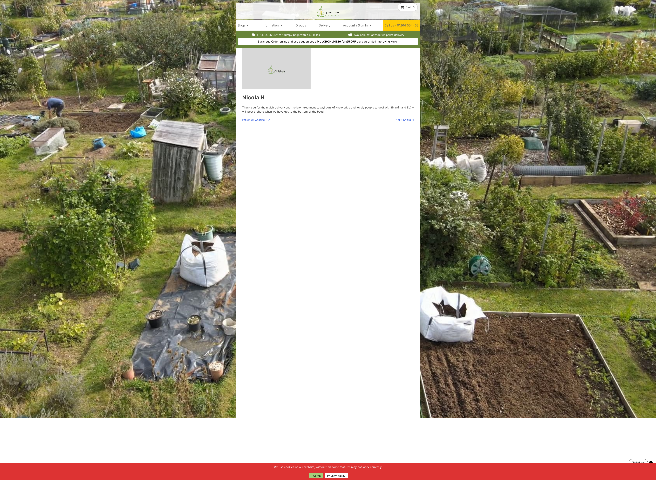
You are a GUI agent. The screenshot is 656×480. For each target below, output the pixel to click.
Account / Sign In (355, 25)
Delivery (324, 25)
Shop (241, 25)
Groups (301, 25)
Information (270, 25)
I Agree (316, 475)
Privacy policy (336, 475)
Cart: (410, 7)
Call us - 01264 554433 (402, 25)
